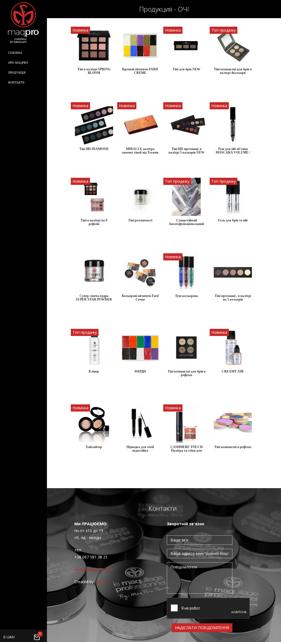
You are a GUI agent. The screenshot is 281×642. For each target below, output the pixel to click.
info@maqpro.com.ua (93, 569)
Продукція (17, 72)
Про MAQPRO (18, 62)
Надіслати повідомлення (202, 627)
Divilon (101, 581)
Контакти (16, 82)
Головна (15, 52)
